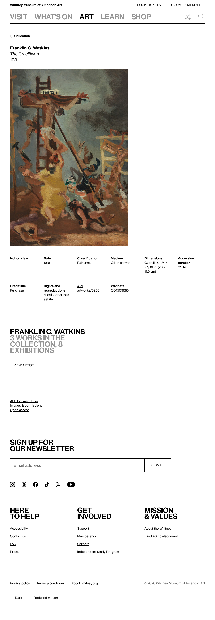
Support (83, 528)
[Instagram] (12, 484)
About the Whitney (158, 528)
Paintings (84, 262)
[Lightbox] (69, 157)
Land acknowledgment (161, 536)
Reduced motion (46, 597)
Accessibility (19, 528)
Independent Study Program (98, 552)
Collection (22, 36)
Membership (86, 536)
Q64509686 (120, 290)
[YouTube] (71, 484)
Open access (19, 410)
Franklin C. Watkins (30, 47)
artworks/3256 (88, 290)
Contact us (18, 536)
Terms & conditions (51, 583)
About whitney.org (84, 583)
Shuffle (187, 16)
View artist (24, 365)
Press (14, 552)
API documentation (24, 401)
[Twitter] (58, 484)
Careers (83, 544)
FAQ (13, 544)
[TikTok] (46, 484)
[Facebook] (35, 484)
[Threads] (24, 484)
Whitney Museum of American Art (36, 5)
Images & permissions (26, 405)
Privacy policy (20, 583)
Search (199, 16)
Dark (18, 597)
